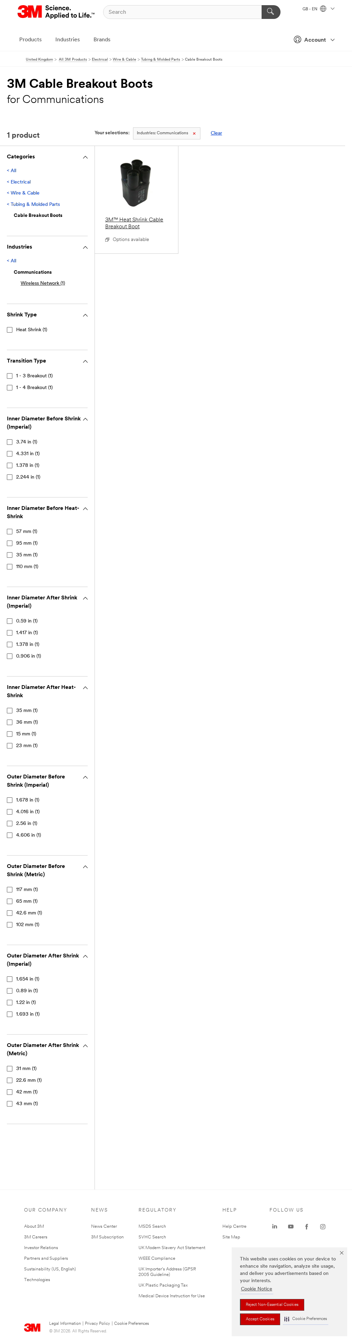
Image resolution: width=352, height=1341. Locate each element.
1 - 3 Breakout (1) (34, 376)
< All (11, 171)
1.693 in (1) (28, 1014)
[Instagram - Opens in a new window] (323, 1227)
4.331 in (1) (28, 454)
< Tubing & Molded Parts (33, 204)
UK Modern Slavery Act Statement (172, 1248)
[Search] (271, 12)
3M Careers (35, 1237)
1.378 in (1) (27, 465)
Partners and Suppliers (46, 1258)
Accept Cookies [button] (260, 1319)
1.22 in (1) (26, 1002)
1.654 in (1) (27, 979)
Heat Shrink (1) (31, 330)
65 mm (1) (26, 901)
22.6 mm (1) (29, 1080)
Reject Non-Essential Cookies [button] (272, 1305)
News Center (104, 1226)
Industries (67, 40)
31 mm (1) (26, 1068)
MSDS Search (152, 1226)
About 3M (34, 1226)
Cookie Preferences (131, 1324)
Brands (102, 40)
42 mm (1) (26, 1092)
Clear (216, 133)
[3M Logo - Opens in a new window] (57, 12)
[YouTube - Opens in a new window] (291, 1227)
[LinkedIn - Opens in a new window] (275, 1227)
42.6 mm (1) (29, 913)
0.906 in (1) (28, 656)
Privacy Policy (97, 1324)
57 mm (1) (26, 531)
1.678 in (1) (27, 800)
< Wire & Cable (23, 193)
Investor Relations (41, 1248)
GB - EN (310, 9)
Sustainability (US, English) (50, 1269)
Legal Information (65, 1324)
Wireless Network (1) (43, 283)
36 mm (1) (27, 722)
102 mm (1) (27, 925)
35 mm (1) (26, 555)
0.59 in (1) (26, 621)
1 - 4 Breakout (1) (34, 387)
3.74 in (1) (26, 442)
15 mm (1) (26, 734)
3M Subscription (107, 1237)
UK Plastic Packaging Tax (163, 1285)
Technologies (37, 1280)
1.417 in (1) (27, 633)
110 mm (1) (27, 566)
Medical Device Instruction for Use (172, 1296)
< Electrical (19, 182)
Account (315, 40)
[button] (305, 1319)
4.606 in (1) (28, 835)
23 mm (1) (26, 745)
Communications (162, 133)
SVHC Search (152, 1237)
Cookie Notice (256, 1289)
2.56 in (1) (26, 823)
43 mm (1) (27, 1104)
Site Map (231, 1237)
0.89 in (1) (27, 991)
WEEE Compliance (157, 1258)
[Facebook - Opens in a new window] (306, 1227)
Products (30, 40)
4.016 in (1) (28, 812)
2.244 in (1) (28, 477)
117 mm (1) (27, 889)
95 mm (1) (26, 543)
